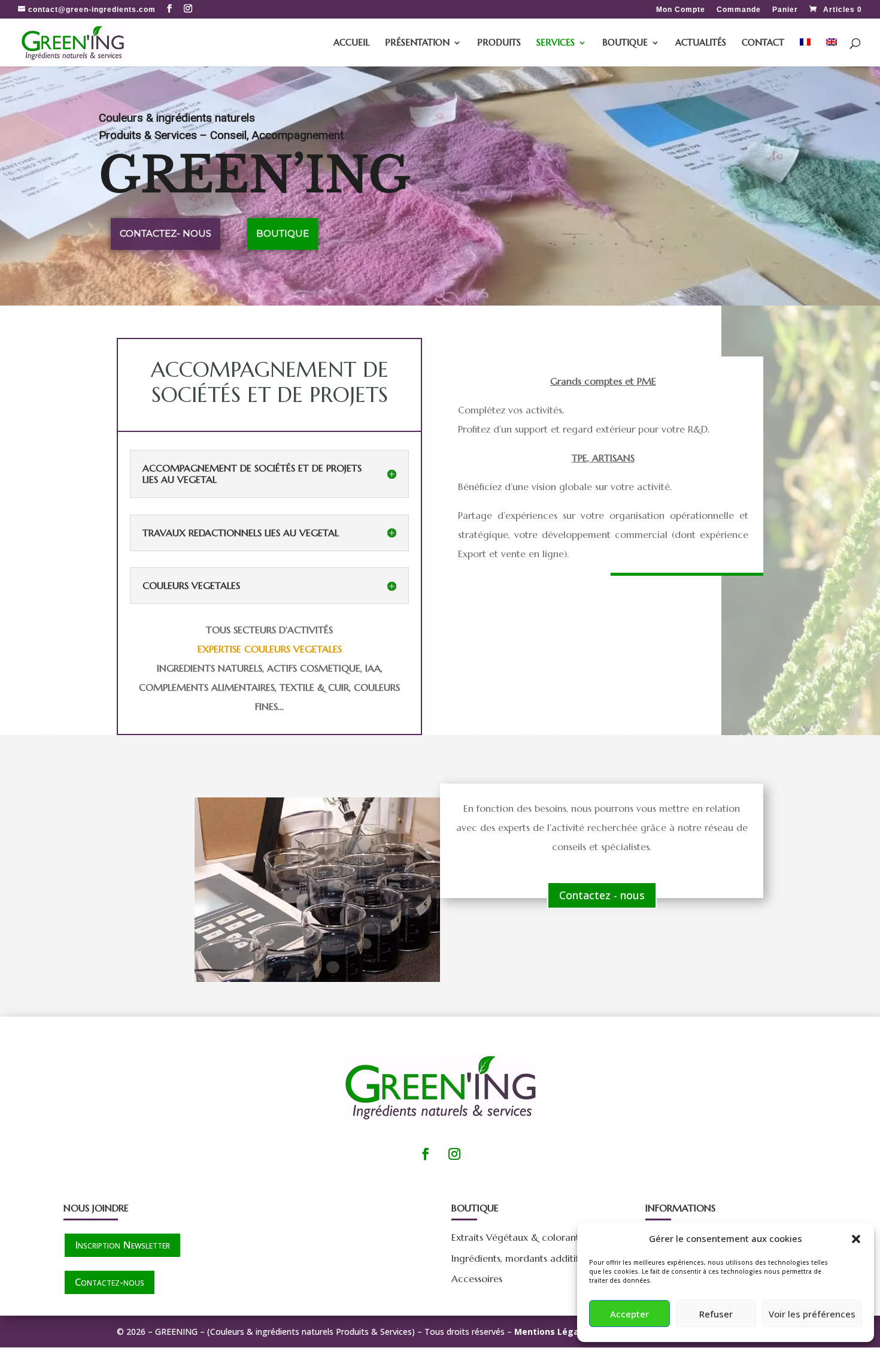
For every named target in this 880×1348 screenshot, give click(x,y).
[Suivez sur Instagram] (454, 1154)
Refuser (716, 1314)
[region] (440, 186)
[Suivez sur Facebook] (426, 1154)
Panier (785, 10)
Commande (739, 10)
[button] (856, 1239)
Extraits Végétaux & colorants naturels (536, 1237)
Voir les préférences (812, 1314)
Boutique (625, 43)
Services (555, 43)
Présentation (417, 43)
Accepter (629, 1314)
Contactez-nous (109, 1282)
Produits (499, 43)
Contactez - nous (602, 895)
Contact (763, 43)
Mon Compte (680, 10)
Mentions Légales (552, 1331)
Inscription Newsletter (122, 1245)
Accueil (351, 43)
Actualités (700, 43)
